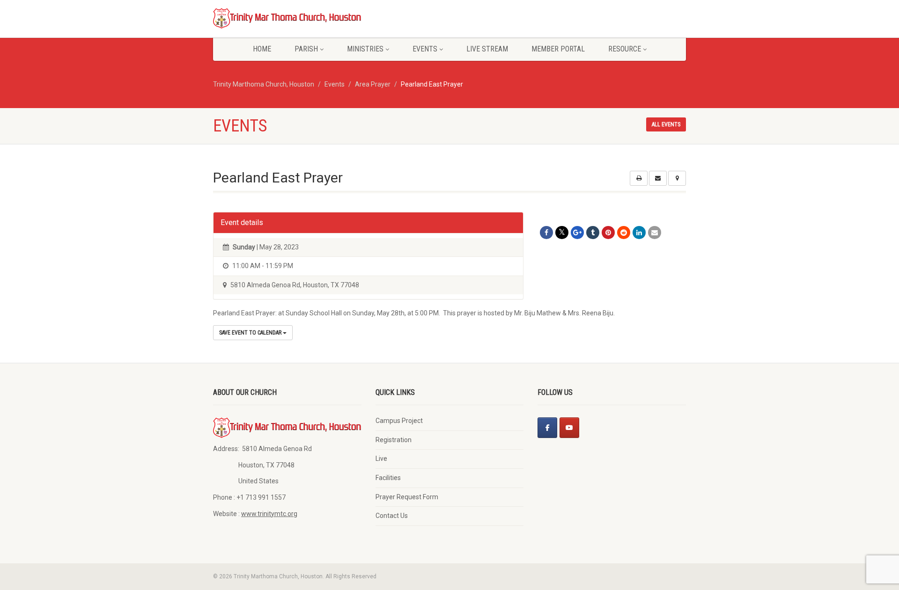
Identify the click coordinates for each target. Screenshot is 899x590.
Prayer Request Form (407, 497)
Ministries (365, 48)
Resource (624, 48)
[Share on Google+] (577, 232)
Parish (306, 48)
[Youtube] (569, 427)
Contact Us (392, 515)
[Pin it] (608, 232)
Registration (394, 440)
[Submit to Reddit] (623, 232)
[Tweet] (561, 232)
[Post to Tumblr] (592, 232)
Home (262, 48)
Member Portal (558, 48)
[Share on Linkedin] (639, 232)
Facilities (388, 477)
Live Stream (487, 48)
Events (425, 48)
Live (381, 458)
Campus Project (399, 420)
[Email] (654, 232)
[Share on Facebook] (546, 232)
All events (666, 124)
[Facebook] (547, 427)
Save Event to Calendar (251, 332)
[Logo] (287, 18)
